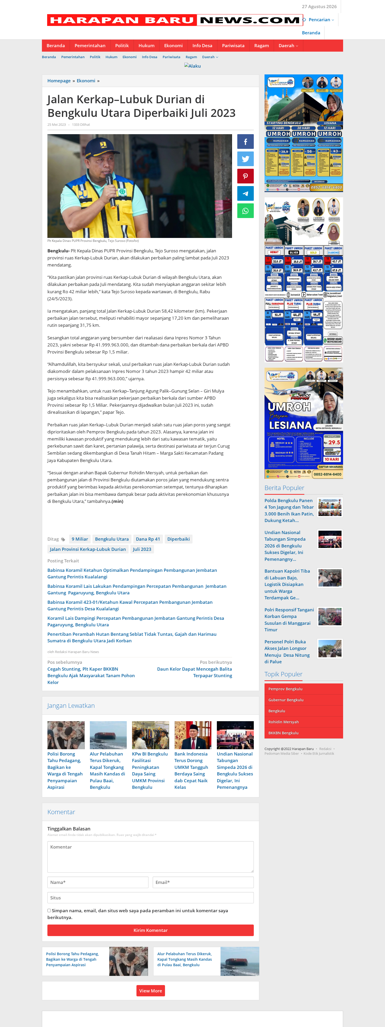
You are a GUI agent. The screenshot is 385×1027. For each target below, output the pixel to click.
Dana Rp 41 (148, 539)
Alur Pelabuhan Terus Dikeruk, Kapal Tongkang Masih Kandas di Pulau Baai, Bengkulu (184, 959)
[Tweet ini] (245, 158)
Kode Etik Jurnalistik (319, 753)
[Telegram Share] (245, 193)
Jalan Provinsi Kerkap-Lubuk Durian (88, 549)
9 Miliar (80, 539)
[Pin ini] (245, 176)
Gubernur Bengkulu (286, 699)
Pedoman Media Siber (282, 753)
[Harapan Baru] (172, 20)
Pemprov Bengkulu (285, 688)
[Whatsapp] (245, 210)
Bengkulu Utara (112, 539)
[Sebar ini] (245, 141)
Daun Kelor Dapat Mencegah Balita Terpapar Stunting (194, 668)
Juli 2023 (142, 549)
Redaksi (325, 748)
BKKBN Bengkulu (283, 732)
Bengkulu (276, 710)
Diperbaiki (178, 539)
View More (150, 991)
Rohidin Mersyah (283, 721)
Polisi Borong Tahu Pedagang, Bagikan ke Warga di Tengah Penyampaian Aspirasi (72, 959)
